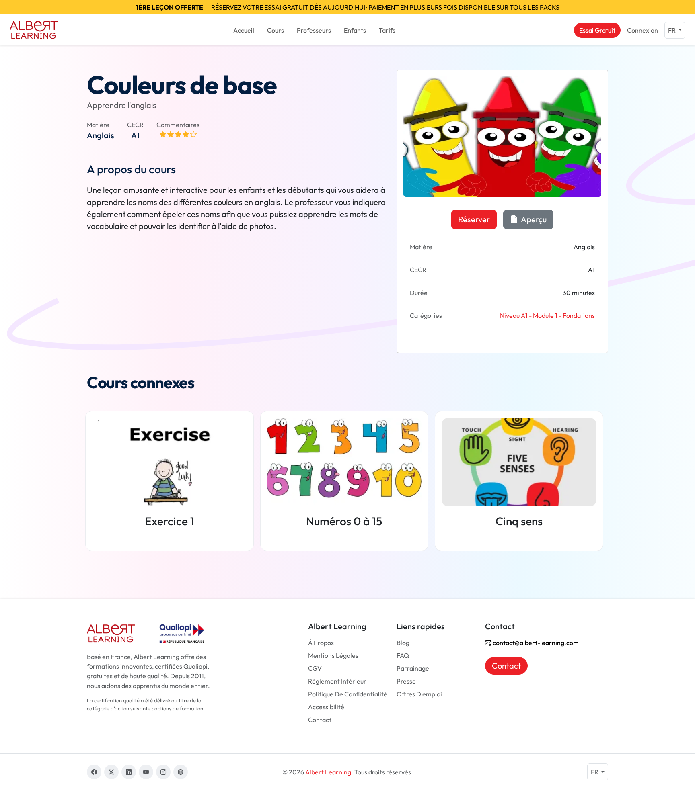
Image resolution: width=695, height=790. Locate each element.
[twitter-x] (111, 772)
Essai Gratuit (597, 30)
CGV (315, 668)
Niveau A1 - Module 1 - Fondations (547, 315)
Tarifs (387, 30)
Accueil (243, 30)
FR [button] (672, 30)
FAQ (403, 655)
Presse (406, 681)
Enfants (355, 30)
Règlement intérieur (337, 681)
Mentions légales (333, 655)
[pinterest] (180, 772)
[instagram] (163, 772)
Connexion (642, 30)
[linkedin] (128, 772)
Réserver (474, 219)
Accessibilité (326, 707)
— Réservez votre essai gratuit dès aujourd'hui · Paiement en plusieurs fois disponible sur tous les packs (347, 7)
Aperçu (533, 219)
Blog (403, 643)
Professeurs (314, 30)
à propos (321, 643)
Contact (319, 720)
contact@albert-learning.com (535, 643)
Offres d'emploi (419, 694)
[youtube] (146, 772)
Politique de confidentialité (347, 694)
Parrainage (413, 668)
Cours (275, 30)
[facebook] (94, 772)
